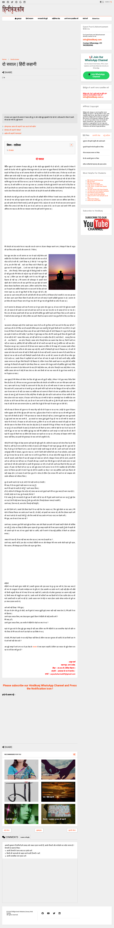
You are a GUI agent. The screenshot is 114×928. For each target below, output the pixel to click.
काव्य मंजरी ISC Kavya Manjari (95, 192)
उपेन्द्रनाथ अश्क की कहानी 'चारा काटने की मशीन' (20, 126)
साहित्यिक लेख (56, 18)
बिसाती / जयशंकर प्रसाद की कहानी (54, 819)
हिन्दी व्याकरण (29, 18)
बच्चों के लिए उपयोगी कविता (94, 200)
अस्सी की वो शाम (48, 775)
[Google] (20, 2)
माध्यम (35, 647)
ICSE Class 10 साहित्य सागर (95, 185)
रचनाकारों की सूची (43, 18)
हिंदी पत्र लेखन (91, 182)
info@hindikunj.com (92, 39)
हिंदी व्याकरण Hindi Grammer (95, 180)
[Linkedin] (24, 2)
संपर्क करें (85, 18)
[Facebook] (8, 2)
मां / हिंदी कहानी (11, 797)
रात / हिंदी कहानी (48, 797)
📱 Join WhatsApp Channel (96, 75)
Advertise (95, 18)
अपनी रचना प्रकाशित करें (71, 18)
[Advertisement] (71, 10)
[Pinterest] (16, 2)
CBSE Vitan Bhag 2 (93, 199)
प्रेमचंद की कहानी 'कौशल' (12, 130)
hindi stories (15, 59)
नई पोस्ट (7, 830)
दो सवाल (11, 150)
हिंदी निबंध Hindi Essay (93, 183)
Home (4, 59)
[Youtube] (3, 2)
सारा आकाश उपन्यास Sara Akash (96, 194)
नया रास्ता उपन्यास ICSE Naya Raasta (97, 189)
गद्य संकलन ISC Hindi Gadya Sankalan (98, 191)
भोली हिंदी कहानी (11, 819)
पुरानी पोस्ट (72, 830)
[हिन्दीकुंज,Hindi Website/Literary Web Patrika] (13, 13)
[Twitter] (12, 2)
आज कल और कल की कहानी (15, 775)
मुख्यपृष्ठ (19, 18)
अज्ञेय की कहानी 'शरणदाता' (12, 133)
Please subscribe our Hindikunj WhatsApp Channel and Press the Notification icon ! (40, 687)
